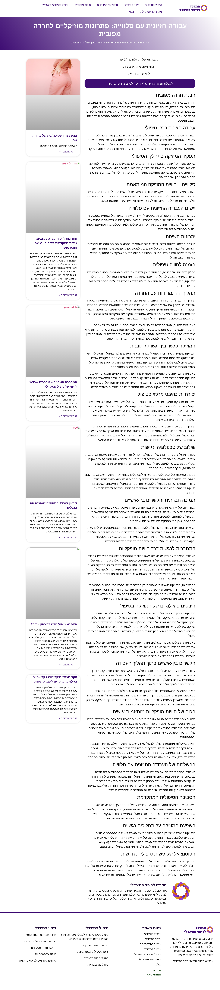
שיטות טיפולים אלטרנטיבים (93, 951)
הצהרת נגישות (153, 974)
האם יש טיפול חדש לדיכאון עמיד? (54, 624)
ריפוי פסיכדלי (131, 4)
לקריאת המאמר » (68, 151)
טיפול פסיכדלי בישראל (55, 4)
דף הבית (144, 42)
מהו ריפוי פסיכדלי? (151, 11)
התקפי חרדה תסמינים (96, 958)
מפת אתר (155, 970)
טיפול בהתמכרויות (107, 4)
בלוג (131, 11)
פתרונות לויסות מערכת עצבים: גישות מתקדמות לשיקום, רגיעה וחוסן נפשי (56, 243)
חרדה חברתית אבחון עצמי (94, 945)
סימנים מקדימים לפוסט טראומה (37, 960)
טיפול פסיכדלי (153, 4)
